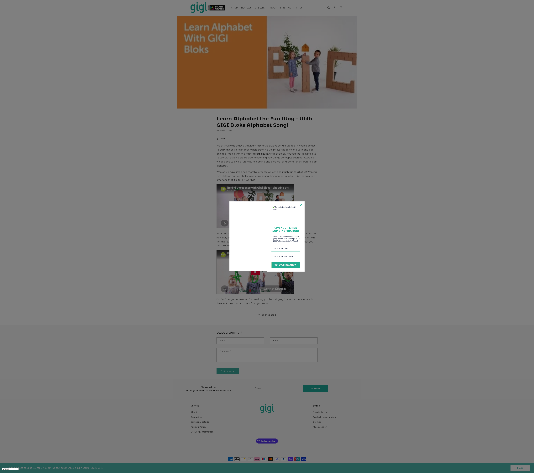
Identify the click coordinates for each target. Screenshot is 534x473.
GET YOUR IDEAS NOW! (285, 264)
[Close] (301, 204)
